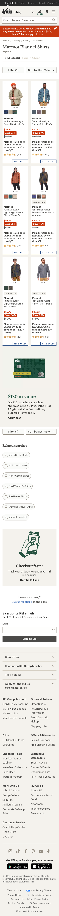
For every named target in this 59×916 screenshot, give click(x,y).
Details (46, 617)
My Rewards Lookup (14, 708)
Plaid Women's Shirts (20, 486)
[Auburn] (6, 196)
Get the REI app (29, 579)
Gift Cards (8, 744)
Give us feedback (22, 601)
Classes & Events (40, 767)
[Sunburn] (44, 196)
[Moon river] (34, 112)
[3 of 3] (17, 192)
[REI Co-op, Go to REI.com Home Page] (7, 11)
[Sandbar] (15, 196)
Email (5, 623)
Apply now (14, 417)
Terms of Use (14, 890)
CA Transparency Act (40, 903)
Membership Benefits (15, 718)
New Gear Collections (15, 767)
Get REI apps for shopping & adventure (29, 860)
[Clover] (6, 288)
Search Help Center (14, 827)
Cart (47, 11)
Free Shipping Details (43, 744)
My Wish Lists (10, 713)
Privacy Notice (15, 895)
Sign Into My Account (15, 703)
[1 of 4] (13, 107)
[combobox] (29, 20)
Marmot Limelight (18, 517)
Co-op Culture (11, 795)
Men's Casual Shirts (19, 475)
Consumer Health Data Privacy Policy (29, 899)
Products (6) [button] (12, 57)
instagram (10, 851)
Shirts (25, 40)
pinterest (33, 851)
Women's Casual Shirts (21, 506)
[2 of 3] (15, 192)
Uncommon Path (40, 771)
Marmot (6, 40)
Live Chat (8, 836)
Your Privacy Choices (41, 890)
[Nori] (44, 112)
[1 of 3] (14, 192)
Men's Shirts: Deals (18, 455)
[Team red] (34, 196)
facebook (25, 851)
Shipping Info (39, 726)
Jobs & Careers (11, 790)
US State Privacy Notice (39, 895)
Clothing (16, 40)
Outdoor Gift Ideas (13, 739)
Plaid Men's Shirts (18, 496)
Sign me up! (29, 638)
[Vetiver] (10, 112)
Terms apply (27, 412)
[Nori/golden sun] (39, 196)
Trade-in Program (12, 776)
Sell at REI (8, 799)
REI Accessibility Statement (29, 911)
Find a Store (9, 831)
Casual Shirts (37, 40)
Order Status (38, 703)
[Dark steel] (39, 112)
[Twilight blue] (6, 112)
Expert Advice (31, 57)
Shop (17, 12)
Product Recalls (16, 903)
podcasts (48, 851)
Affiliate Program (12, 804)
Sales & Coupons (41, 739)
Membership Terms (29, 907)
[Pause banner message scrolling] (55, 29)
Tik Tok (18, 851)
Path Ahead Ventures (43, 776)
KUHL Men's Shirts (18, 465)
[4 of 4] (18, 107)
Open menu (54, 11)
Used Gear (8, 771)
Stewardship (38, 813)
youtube (41, 851)
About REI (37, 790)
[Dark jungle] (15, 112)
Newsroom (37, 803)
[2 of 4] (14, 107)
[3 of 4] (16, 107)
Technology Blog (41, 808)
